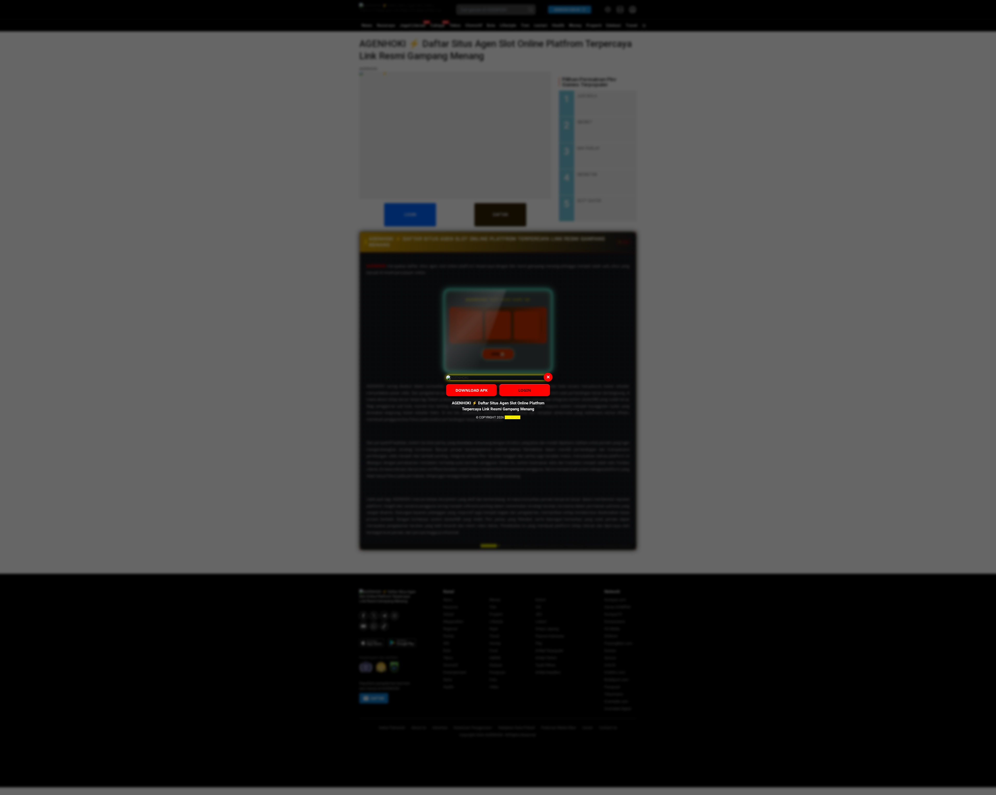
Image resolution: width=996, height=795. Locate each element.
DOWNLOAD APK (471, 390)
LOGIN (524, 390)
